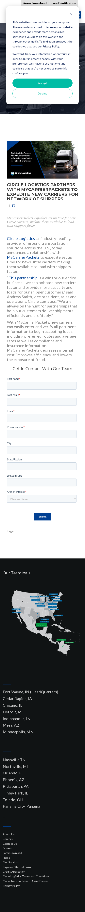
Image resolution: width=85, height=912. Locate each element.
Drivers (7, 848)
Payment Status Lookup (17, 867)
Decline (42, 93)
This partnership (23, 277)
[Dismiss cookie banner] (71, 14)
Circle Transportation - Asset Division (26, 881)
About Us (9, 834)
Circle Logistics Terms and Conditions (26, 876)
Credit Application (14, 871)
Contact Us (10, 843)
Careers (8, 839)
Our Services (11, 862)
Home (6, 857)
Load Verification (63, 3)
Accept (42, 83)
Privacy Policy (11, 885)
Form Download (35, 3)
